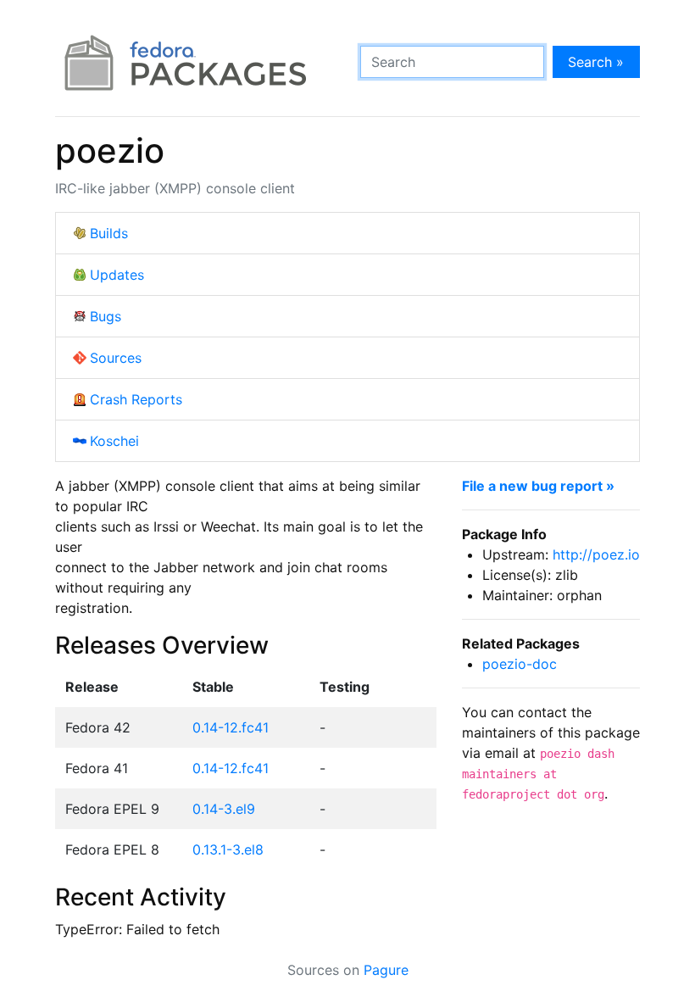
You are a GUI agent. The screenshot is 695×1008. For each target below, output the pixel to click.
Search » (596, 61)
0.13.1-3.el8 (228, 849)
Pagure (386, 969)
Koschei (114, 440)
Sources (116, 357)
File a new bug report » (538, 485)
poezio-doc (519, 663)
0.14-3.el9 (223, 808)
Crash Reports (136, 399)
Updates (117, 274)
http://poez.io (596, 554)
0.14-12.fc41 (230, 727)
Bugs (105, 316)
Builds (109, 233)
